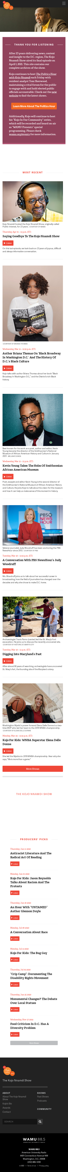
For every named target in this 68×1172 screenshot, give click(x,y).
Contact (7, 1111)
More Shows (32, 769)
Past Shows (43, 1096)
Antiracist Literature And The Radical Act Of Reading (30, 855)
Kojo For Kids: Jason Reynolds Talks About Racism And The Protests (30, 882)
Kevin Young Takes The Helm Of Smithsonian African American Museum (33, 468)
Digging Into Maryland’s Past (22, 654)
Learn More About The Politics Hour (34, 106)
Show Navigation (63, 3)
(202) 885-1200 (34, 1162)
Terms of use (31, 1166)
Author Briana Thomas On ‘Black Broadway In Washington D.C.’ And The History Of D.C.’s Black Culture (32, 357)
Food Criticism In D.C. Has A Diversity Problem (29, 1026)
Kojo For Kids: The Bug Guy (28, 953)
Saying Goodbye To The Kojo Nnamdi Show (31, 236)
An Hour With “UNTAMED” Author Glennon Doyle (29, 909)
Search (40, 1121)
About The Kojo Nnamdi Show (14, 1098)
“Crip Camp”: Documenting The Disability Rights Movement (31, 976)
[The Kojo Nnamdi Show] (8, 5)
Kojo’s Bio (7, 1103)
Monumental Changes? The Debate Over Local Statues (33, 1001)
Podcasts (42, 1100)
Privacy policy (44, 1166)
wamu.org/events (19, 134)
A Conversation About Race (29, 932)
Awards (6, 1107)
